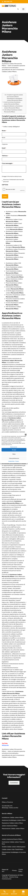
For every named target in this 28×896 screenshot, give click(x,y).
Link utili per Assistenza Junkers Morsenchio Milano (13, 111)
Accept (14, 449)
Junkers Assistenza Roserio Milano (12, 839)
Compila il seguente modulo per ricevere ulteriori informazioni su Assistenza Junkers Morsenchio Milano (15, 97)
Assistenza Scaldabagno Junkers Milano (14, 820)
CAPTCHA (5, 185)
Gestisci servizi (13, 446)
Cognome (5, 144)
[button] (25, 434)
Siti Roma (5, 877)
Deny (14, 454)
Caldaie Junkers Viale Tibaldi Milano (12, 849)
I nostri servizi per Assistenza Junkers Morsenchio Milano (12, 103)
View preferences (14, 458)
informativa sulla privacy (14, 176)
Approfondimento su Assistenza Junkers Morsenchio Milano (13, 107)
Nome (3, 137)
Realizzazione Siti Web (16, 875)
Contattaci (14, 783)
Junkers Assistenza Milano (9, 826)
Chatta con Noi (13, 807)
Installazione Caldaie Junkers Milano (12, 817)
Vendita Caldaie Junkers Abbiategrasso (13, 847)
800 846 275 (8, 1)
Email (4, 148)
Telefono (5, 155)
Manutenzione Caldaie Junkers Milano (13, 828)
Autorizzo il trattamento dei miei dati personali (13, 180)
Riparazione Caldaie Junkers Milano (12, 823)
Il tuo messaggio (7, 163)
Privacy (17, 461)
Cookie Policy (11, 461)
